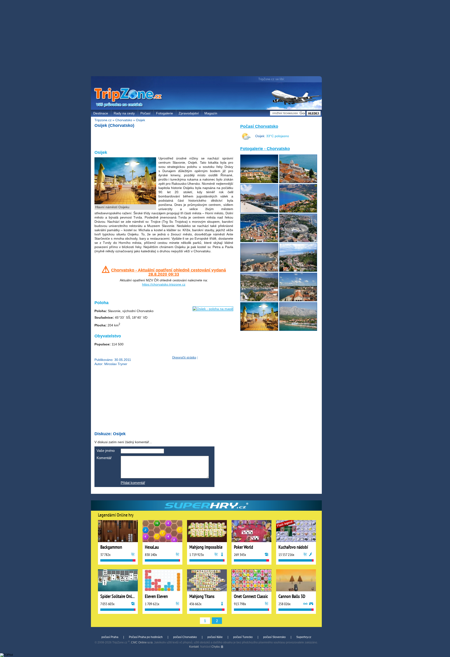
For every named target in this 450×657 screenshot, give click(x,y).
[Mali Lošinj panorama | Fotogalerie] (259, 241)
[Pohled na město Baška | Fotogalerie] (298, 211)
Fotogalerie (164, 113)
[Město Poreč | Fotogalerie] (298, 300)
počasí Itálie (215, 637)
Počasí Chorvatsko (259, 126)
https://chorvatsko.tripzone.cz (163, 284)
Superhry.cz (303, 637)
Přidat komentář (133, 483)
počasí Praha (109, 637)
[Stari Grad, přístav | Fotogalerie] (259, 211)
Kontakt (194, 646)
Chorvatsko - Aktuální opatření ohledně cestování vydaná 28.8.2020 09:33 (168, 272)
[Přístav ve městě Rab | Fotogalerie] (259, 300)
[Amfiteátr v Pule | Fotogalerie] (298, 241)
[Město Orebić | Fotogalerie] (298, 329)
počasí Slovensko (274, 637)
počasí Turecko (243, 637)
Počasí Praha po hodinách (146, 637)
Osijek (140, 120)
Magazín (210, 113)
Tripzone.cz (103, 120)
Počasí (145, 113)
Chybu (216, 646)
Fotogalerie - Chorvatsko (265, 148)
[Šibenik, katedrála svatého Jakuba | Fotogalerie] (298, 182)
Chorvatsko (123, 120)
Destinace (100, 113)
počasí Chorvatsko (185, 637)
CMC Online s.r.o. (142, 642)
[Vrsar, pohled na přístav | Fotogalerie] (259, 182)
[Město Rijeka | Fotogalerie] (298, 270)
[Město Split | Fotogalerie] (259, 270)
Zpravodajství (189, 113)
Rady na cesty (124, 113)
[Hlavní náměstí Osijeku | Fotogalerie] (259, 329)
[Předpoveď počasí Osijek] (246, 140)
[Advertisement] (207, 39)
